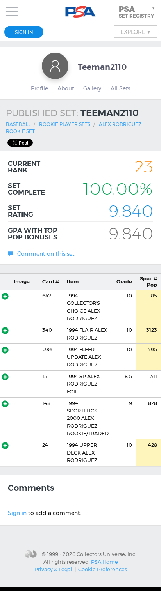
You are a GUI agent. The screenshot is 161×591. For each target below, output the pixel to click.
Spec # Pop (148, 281)
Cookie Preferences (102, 569)
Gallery (92, 88)
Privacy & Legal (53, 569)
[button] (137, 11)
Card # (50, 282)
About (65, 88)
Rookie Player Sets (64, 124)
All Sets (120, 88)
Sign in (17, 513)
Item (73, 282)
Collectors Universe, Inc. (106, 553)
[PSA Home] (81, 12)
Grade (124, 282)
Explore (135, 31)
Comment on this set (46, 253)
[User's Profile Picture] (55, 66)
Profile (39, 88)
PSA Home (104, 562)
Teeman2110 (102, 67)
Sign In (24, 32)
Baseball (18, 124)
